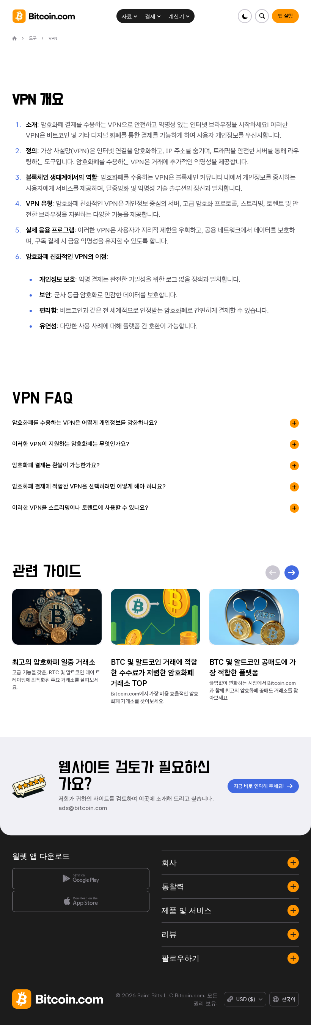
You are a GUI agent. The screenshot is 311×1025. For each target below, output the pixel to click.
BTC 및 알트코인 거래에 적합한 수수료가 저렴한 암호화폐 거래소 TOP (154, 673)
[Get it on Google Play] (80, 878)
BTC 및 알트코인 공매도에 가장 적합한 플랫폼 (252, 667)
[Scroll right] (291, 572)
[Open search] (262, 16)
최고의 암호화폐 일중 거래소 (53, 662)
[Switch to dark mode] (245, 16)
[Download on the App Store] (80, 901)
